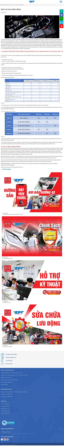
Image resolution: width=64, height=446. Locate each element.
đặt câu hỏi (9, 363)
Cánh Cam (40, 443)
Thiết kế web (35, 443)
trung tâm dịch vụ (11, 357)
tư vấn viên (9, 360)
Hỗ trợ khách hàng (11, 354)
